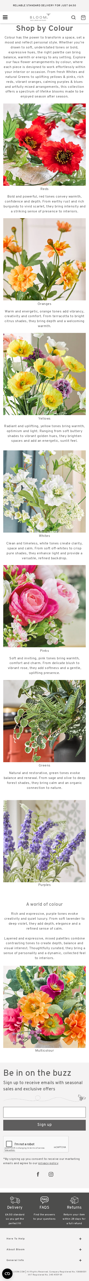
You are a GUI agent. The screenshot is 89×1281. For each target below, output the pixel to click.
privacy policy (48, 1163)
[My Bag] (84, 17)
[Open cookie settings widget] (7, 1274)
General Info (15, 1260)
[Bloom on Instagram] (51, 1174)
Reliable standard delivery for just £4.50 (44, 5)
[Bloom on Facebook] (38, 1174)
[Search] (73, 17)
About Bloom (15, 1249)
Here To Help (15, 1239)
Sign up (44, 1125)
